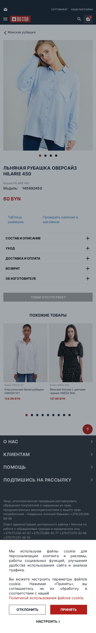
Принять (69, 609)
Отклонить (27, 609)
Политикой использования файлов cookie (46, 598)
